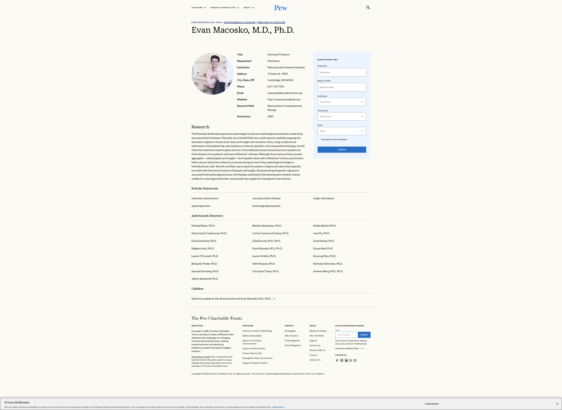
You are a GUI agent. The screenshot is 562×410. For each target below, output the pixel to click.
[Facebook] (337, 360)
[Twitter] (350, 360)
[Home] (216, 318)
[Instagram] (341, 360)
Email (337, 330)
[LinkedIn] (346, 360)
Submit (364, 335)
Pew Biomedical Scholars (239, 22)
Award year (323, 110)
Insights (289, 326)
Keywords (322, 66)
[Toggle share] (369, 51)
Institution (322, 96)
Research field (324, 80)
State (320, 125)
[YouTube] (355, 360)
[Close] (557, 403)
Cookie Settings (432, 403)
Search (342, 149)
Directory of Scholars (271, 22)
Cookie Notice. (278, 407)
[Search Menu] (368, 7)
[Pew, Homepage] (281, 8)
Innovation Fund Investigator (334, 139)
